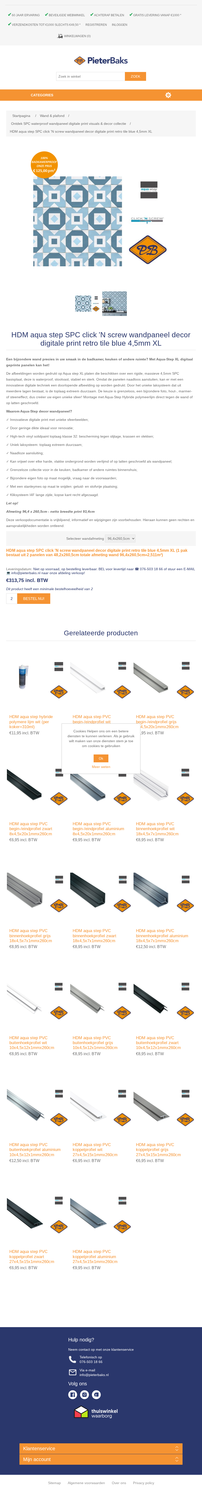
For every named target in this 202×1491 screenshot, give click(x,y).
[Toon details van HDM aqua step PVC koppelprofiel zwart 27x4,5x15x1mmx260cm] (37, 1213)
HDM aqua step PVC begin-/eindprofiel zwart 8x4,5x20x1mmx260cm (30, 829)
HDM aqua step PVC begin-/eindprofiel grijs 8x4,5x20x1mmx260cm (157, 721)
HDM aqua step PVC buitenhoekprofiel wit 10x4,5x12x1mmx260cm (31, 1043)
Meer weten (101, 767)
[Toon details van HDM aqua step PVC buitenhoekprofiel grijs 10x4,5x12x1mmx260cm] (101, 999)
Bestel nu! (33, 598)
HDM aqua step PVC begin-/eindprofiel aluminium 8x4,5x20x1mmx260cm (98, 829)
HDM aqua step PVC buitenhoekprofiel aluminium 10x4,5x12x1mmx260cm (35, 1149)
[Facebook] (72, 1394)
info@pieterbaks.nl (94, 1375)
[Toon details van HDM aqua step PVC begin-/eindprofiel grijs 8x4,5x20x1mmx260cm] (164, 679)
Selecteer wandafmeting (85, 538)
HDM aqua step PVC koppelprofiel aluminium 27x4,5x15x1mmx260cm (95, 1256)
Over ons (119, 1483)
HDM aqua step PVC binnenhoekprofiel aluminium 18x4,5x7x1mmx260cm (162, 935)
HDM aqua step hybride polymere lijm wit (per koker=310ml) (31, 721)
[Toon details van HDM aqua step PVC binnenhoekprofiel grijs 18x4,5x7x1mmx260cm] (37, 892)
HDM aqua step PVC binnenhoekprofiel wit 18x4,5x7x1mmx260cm (157, 829)
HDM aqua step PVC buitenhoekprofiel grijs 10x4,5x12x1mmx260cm (95, 1043)
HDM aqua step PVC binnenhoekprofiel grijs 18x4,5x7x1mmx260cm (30, 935)
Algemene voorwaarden (86, 1483)
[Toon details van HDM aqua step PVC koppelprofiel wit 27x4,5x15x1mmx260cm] (101, 1106)
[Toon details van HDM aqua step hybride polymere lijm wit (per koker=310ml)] (37, 679)
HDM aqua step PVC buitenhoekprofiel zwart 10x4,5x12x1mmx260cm (158, 1043)
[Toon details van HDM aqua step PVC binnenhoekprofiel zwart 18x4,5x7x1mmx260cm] (101, 892)
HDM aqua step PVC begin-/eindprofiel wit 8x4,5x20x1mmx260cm (94, 721)
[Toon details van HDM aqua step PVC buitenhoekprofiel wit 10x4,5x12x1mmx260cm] (37, 999)
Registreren (96, 25)
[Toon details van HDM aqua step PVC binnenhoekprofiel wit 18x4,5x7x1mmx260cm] (164, 786)
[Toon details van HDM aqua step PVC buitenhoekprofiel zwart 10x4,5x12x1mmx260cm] (164, 999)
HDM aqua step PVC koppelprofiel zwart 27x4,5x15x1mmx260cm (31, 1256)
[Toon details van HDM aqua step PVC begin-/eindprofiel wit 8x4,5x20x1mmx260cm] (101, 679)
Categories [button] (42, 95)
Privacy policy (143, 1483)
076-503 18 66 (91, 1362)
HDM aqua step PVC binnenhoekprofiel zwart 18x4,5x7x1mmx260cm (94, 935)
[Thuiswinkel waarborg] (101, 1412)
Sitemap (54, 1483)
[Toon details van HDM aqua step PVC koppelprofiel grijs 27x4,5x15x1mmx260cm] (164, 1106)
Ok (101, 758)
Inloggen (119, 25)
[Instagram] (84, 1394)
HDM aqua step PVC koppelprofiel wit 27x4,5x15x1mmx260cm (95, 1149)
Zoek (135, 76)
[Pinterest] (96, 1394)
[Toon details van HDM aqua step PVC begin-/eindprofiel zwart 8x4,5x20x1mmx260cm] (37, 786)
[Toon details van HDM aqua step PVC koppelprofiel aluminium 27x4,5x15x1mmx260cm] (101, 1213)
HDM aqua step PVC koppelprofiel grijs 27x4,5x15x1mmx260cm (158, 1149)
